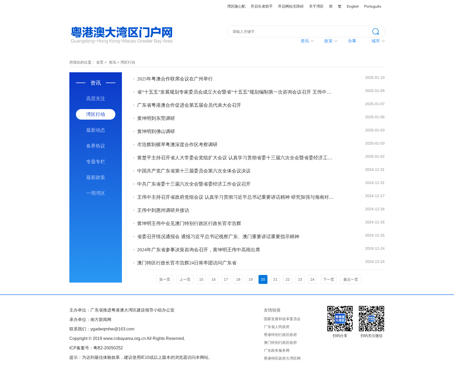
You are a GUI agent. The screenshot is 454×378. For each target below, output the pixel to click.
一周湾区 (95, 193)
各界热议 (95, 146)
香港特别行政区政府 (280, 335)
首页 (100, 62)
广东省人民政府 (277, 327)
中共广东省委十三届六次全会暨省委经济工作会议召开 (194, 184)
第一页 (164, 279)
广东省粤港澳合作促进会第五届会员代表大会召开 (189, 105)
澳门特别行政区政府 (280, 342)
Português (372, 6)
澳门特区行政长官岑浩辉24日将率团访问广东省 (186, 262)
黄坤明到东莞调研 (156, 118)
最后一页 (350, 279)
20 (263, 279)
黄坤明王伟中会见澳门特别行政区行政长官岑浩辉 (189, 223)
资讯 (305, 41)
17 (226, 279)
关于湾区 (316, 6)
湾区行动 (127, 62)
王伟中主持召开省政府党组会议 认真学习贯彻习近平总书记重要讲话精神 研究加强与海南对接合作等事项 (247, 197)
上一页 (184, 279)
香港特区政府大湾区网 (282, 358)
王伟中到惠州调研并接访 (163, 210)
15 (201, 279)
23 (300, 279)
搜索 (378, 31)
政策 (328, 41)
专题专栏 (95, 161)
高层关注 (95, 98)
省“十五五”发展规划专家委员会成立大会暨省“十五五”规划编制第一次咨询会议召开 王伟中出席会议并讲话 (248, 92)
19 (251, 279)
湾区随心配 (236, 6)
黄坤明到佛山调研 (156, 131)
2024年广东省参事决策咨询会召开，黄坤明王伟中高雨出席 (198, 249)
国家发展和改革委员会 (282, 319)
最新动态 (95, 130)
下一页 (328, 279)
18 (238, 279)
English (353, 6)
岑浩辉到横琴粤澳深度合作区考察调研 (177, 144)
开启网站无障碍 (291, 6)
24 (312, 279)
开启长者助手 (262, 6)
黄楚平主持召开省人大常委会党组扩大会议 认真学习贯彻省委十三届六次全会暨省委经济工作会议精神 (244, 157)
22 (288, 279)
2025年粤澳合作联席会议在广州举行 (175, 78)
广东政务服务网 (277, 350)
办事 (352, 41)
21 (275, 279)
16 (213, 279)
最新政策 (95, 177)
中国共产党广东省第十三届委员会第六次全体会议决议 (194, 170)
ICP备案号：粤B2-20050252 (96, 348)
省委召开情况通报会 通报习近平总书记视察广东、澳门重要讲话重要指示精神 (218, 236)
